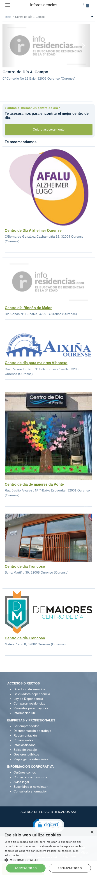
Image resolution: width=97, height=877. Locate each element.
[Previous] (9, 45)
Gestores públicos (26, 754)
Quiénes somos (25, 772)
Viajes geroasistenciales (31, 759)
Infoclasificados (24, 745)
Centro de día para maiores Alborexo (36, 363)
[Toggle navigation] (7, 5)
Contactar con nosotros (30, 777)
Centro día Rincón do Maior (28, 308)
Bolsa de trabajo (25, 749)
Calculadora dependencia (32, 694)
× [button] (92, 832)
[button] (48, 825)
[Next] (83, 45)
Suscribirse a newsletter (31, 786)
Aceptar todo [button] (26, 868)
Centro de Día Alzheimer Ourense (33, 230)
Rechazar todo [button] (70, 868)
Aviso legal (21, 782)
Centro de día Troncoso (25, 566)
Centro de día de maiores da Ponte (34, 484)
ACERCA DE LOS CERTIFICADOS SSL (49, 812)
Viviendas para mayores (31, 708)
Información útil (24, 713)
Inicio (8, 16)
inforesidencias (43, 5)
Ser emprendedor (26, 726)
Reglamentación (25, 735)
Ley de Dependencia (28, 698)
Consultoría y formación (31, 791)
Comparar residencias (29, 703)
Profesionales (23, 740)
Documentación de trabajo (32, 730)
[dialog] (48, 852)
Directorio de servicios (29, 689)
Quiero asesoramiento (49, 129)
